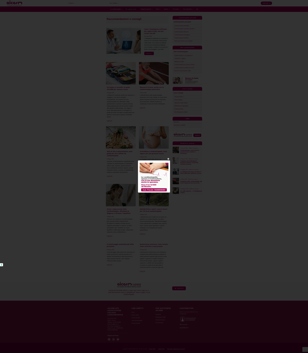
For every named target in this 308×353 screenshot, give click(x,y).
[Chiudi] (168, 159)
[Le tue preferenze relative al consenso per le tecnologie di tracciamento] (1, 264)
